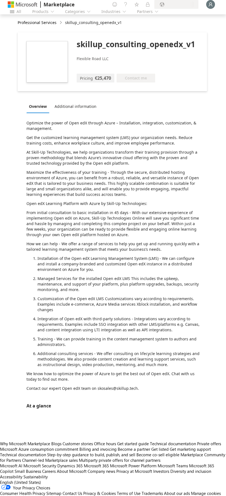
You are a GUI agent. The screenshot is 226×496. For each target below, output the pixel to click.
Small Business (28, 471)
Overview (38, 106)
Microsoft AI (11, 465)
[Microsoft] (22, 4)
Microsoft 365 (96, 465)
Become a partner (134, 449)
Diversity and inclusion (190, 471)
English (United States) (20, 482)
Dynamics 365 (70, 465)
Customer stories (78, 443)
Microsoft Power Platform (133, 465)
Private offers (209, 443)
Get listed (160, 449)
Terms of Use (129, 493)
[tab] (39, 106)
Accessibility (11, 476)
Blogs (56, 443)
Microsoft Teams (173, 465)
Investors (161, 471)
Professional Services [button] (37, 22)
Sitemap (53, 493)
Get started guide (133, 443)
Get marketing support (190, 449)
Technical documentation (173, 443)
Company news (101, 471)
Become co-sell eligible (157, 454)
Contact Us (72, 493)
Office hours (105, 443)
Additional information (75, 106)
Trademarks (152, 493)
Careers (49, 471)
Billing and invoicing (98, 449)
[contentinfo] (61, 23)
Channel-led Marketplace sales (50, 460)
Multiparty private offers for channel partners (119, 460)
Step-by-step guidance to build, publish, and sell (91, 454)
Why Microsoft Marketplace (25, 443)
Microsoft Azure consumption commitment (39, 449)
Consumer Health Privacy (22, 493)
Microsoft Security (39, 465)
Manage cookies (206, 493)
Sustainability (35, 476)
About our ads (177, 493)
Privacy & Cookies (99, 493)
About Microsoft (72, 471)
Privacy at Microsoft (134, 471)
